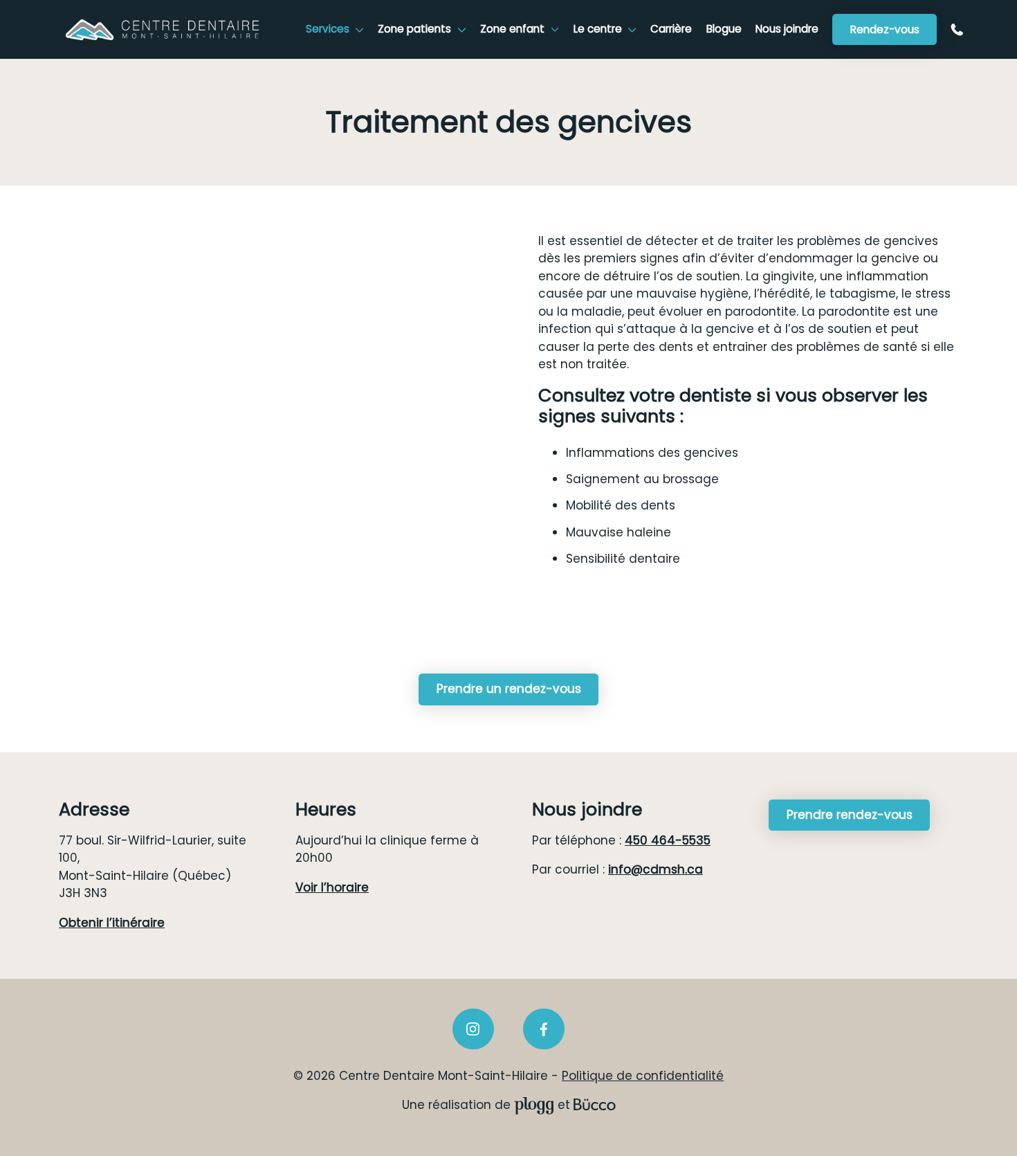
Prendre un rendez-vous (509, 688)
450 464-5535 (960, 29)
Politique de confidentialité (643, 1075)
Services (327, 28)
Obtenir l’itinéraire (112, 922)
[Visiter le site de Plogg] (534, 1104)
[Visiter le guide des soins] (595, 1104)
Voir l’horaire (332, 887)
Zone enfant (512, 28)
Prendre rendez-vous (850, 814)
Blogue (724, 28)
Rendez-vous (884, 29)
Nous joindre (786, 28)
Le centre (598, 28)
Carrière (671, 28)
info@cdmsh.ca (655, 869)
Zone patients (414, 28)
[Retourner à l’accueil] (162, 29)
